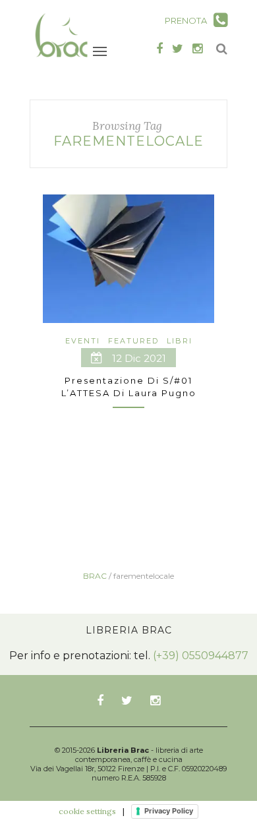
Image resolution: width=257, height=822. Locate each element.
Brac (95, 576)
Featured (133, 340)
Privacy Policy (168, 810)
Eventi (82, 340)
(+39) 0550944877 (200, 655)
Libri (179, 340)
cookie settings (87, 811)
